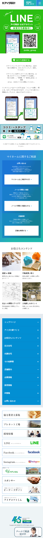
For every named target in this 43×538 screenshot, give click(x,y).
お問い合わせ (10, 401)
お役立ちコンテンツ (12, 338)
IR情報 (7, 393)
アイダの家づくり (11, 330)
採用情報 (8, 385)
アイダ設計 (21, 519)
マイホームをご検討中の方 (20, 179)
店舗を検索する (20, 230)
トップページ (10, 322)
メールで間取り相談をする (20, 206)
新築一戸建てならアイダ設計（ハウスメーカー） (9, 3)
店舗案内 (8, 369)
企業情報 (8, 377)
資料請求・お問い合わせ (30, 3)
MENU (39, 3)
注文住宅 (8, 346)
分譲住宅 (8, 354)
